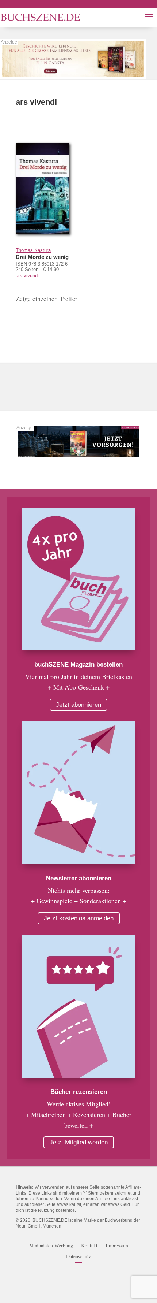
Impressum (117, 1246)
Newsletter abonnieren (78, 878)
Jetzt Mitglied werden (79, 1142)
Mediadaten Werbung (51, 1246)
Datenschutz (78, 1257)
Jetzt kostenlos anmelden (79, 918)
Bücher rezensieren (78, 1091)
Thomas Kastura (33, 250)
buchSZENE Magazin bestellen (78, 664)
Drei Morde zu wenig (42, 257)
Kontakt (89, 1246)
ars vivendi (27, 275)
